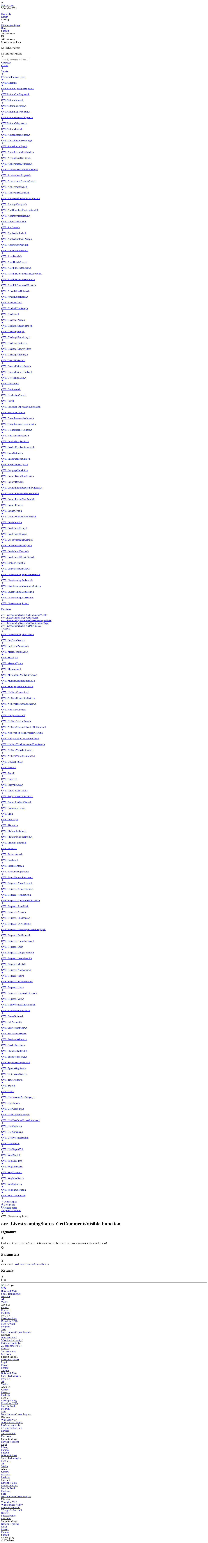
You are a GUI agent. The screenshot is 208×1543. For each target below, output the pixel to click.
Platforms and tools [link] (10, 1343)
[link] (7, 5)
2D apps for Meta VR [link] (11, 1345)
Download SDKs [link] (9, 1321)
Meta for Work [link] (8, 1324)
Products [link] (5, 1313)
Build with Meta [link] (9, 1291)
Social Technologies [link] (11, 1293)
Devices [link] (5, 1348)
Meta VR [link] (5, 1296)
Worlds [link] (4, 1302)
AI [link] (2, 1299)
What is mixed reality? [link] (12, 1340)
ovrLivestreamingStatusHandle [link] (32, 1264)
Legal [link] (4, 1362)
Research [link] (5, 1310)
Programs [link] (5, 1326)
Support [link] (5, 1370)
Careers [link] (5, 1307)
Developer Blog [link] (9, 1318)
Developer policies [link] (10, 1359)
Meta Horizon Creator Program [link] (16, 1332)
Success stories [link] (8, 1351)
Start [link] (3, 1329)
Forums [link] (5, 1367)
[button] (104, 2)
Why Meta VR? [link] (9, 1337)
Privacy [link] (5, 1365)
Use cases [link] (6, 1354)
